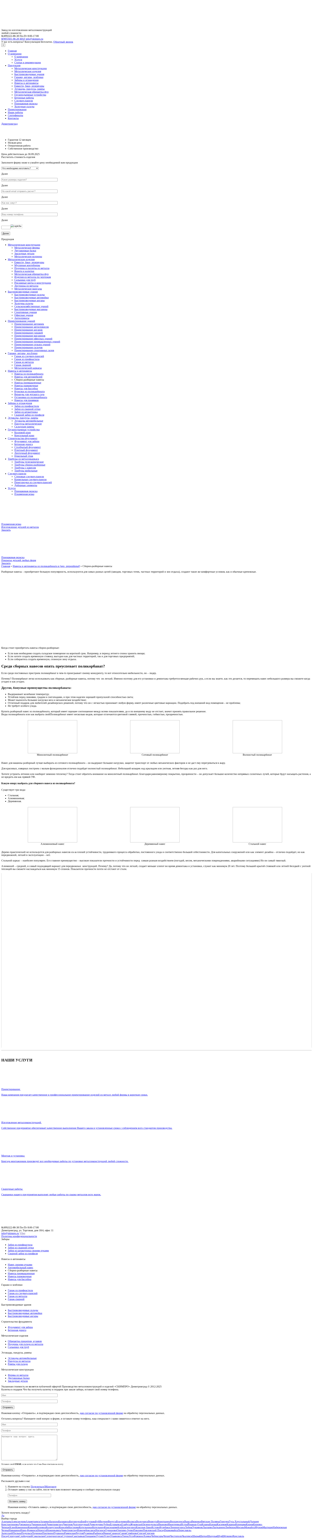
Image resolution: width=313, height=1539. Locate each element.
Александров (18, 1521)
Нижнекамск (53, 1530)
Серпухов (13, 1536)
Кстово (156, 1527)
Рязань (106, 1533)
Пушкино (58, 1533)
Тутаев (100, 1536)
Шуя (219, 1536)
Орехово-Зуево (125, 1530)
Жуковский (136, 1524)
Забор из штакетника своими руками (28, 1250)
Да (2, 1515)
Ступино (67, 1536)
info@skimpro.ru (34, 38)
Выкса (187, 1521)
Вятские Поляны (210, 1521)
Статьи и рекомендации (27, 62)
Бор (83, 1521)
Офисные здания (23, 315)
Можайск (249, 1527)
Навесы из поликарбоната (28, 373)
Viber (22, 1233)
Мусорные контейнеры (27, 265)
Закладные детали (24, 253)
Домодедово (96, 1524)
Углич (107, 1536)
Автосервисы (21, 318)
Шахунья (212, 1536)
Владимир (121, 1521)
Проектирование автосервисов (31, 327)
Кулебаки (165, 1527)
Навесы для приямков (26, 400)
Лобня (188, 1527)
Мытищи (268, 1527)
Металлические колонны (28, 256)
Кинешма (240, 1524)
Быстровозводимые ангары (29, 300)
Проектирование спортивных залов (34, 350)
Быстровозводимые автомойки (31, 297)
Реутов (79, 1533)
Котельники (85, 1527)
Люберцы (230, 1527)
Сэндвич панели (17, 473)
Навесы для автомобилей (28, 376)
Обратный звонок (63, 41)
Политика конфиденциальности (19, 1236)
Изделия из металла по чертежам (32, 277)
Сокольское (38, 1536)
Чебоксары (157, 1536)
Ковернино (21, 1527)
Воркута (152, 1521)
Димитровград (9, 123)
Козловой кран (22, 432)
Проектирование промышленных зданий (37, 341)
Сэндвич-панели (23, 100)
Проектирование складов (28, 347)
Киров (249, 1524)
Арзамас (44, 1521)
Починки (37, 1533)
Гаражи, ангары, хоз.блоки (22, 353)
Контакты (13, 118)
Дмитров (68, 1524)
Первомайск (171, 1530)
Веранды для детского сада (29, 394)
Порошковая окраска (25, 103)
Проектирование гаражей (28, 332)
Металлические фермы (27, 247)
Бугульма (90, 1521)
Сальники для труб (25, 280)
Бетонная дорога (23, 444)
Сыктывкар (78, 1536)
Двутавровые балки (25, 250)
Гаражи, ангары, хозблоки (28, 77)
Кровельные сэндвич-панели (30, 479)
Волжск (131, 1521)
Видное (103, 1521)
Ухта (131, 1536)
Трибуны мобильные (25, 470)
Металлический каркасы (28, 368)
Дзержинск (25, 1524)
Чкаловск (187, 1536)
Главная (12, 50)
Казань (205, 1524)
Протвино (47, 1533)
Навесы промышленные (27, 382)
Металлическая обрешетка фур (31, 91)
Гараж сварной (22, 365)
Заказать (6, 530)
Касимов (222, 1524)
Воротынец (163, 1521)
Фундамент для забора (26, 441)
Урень (125, 1536)
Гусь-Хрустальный (239, 1521)
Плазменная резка (24, 494)
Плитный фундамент (26, 450)
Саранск (115, 1533)
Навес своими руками (20, 1264)
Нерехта (41, 1530)
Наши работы (15, 112)
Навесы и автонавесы (26, 83)
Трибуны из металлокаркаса (23, 459)
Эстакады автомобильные (28, 420)
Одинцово (111, 1530)
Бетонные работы (24, 97)
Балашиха (63, 1521)
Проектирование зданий (21, 321)
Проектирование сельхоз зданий (32, 344)
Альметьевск (33, 1521)
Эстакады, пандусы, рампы (29, 89)
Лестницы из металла (26, 285)
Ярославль (238, 1536)
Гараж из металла (24, 362)
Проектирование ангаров (28, 329)
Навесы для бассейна (26, 388)
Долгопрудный (81, 1524)
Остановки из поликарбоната (30, 397)
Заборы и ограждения (26, 80)
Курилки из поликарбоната (29, 391)
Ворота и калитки (24, 271)
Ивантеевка (174, 1524)
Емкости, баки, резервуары (29, 86)
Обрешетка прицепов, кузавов (25, 1341)
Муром (259, 1527)
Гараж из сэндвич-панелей (29, 356)
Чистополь (176, 1536)
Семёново (132, 1533)
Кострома (73, 1527)
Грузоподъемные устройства (30, 94)
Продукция (14, 65)
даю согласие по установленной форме (101, 1413)
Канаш (213, 1524)
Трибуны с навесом (25, 467)
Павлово (138, 1530)
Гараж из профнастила (26, 359)
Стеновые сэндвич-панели (29, 476)
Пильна (17, 1533)
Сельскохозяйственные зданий (31, 306)
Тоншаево (90, 1536)
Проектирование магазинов (29, 335)
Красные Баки (144, 1527)
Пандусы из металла (19, 1361)
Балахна (53, 1521)
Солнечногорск (53, 1536)
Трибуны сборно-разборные (29, 464)
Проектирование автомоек (29, 324)
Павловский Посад (153, 1530)
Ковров (32, 1527)
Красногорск (128, 1527)
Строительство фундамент (22, 438)
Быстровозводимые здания (29, 74)
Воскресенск (177, 1521)
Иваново (163, 1524)
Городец (224, 1521)
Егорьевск (115, 1524)
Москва (240, 1527)
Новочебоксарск (86, 1530)
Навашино (14, 1530)
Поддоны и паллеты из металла (31, 268)
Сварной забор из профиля (29, 415)
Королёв (63, 1527)
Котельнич (98, 1527)
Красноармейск (112, 1527)
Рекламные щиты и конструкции (32, 282)
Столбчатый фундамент (27, 447)
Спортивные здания (25, 312)
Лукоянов (197, 1527)
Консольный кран (24, 435)
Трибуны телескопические (29, 461)
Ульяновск (116, 1536)
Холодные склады (24, 106)
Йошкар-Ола (194, 1524)
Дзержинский (38, 1524)
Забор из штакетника (26, 412)
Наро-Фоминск (28, 1530)
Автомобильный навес (20, 1267)
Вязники (196, 1521)
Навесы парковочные (26, 385)
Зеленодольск (150, 1524)
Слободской (25, 1536)
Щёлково (227, 1536)
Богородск (75, 1521)
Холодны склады (23, 303)
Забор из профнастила (26, 406)
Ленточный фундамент (27, 453)
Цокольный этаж (23, 456)
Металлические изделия (27, 71)
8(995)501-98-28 (13, 38)
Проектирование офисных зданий (33, 338)
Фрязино (138, 1536)
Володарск (142, 1521)
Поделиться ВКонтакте (43, 1486)
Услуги (18, 59)
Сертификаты (15, 115)
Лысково (207, 1527)
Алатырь (6, 1521)
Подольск (26, 1533)
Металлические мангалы (28, 288)
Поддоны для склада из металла (25, 1344)
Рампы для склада (18, 1364)
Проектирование (17, 109)
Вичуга (112, 1521)
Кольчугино (52, 1527)
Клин (12, 1527)
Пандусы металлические (28, 423)
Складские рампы (24, 426)
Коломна (41, 1527)
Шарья (196, 1536)
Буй (97, 1521)
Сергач (141, 1533)
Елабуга (125, 1524)
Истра (184, 1524)
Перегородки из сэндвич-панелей (33, 482)
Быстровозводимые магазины (30, 309)
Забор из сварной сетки (27, 409)
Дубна (106, 1524)
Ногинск (100, 1530)
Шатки (203, 1536)
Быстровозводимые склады (29, 294)
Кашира (231, 1524)
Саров (123, 1533)
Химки (147, 1536)
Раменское (70, 1533)
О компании (15, 53)
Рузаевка (88, 1533)
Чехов (166, 1536)
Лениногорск (177, 1527)
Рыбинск (98, 1533)
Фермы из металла (18, 1375)
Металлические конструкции (30, 68)
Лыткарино (218, 1527)
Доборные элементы (25, 485)
